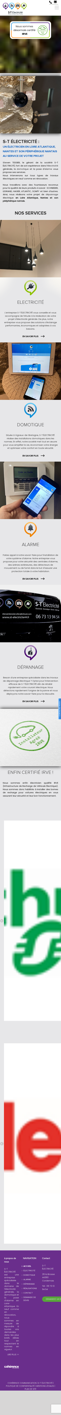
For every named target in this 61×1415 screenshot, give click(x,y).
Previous (2, 921)
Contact (28, 1293)
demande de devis (29, 1298)
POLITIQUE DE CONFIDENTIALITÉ (20, 1386)
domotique (23, 168)
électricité (52, 165)
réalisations (30, 1288)
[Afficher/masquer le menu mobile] (57, 7)
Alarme (27, 1280)
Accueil (27, 1266)
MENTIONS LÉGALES (45, 1386)
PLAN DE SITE (30, 1389)
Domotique (29, 1275)
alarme (48, 168)
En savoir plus (30, 336)
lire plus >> (13, 1354)
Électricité (29, 1271)
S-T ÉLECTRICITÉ (45, 1383)
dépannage (52, 194)
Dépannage (29, 1284)
